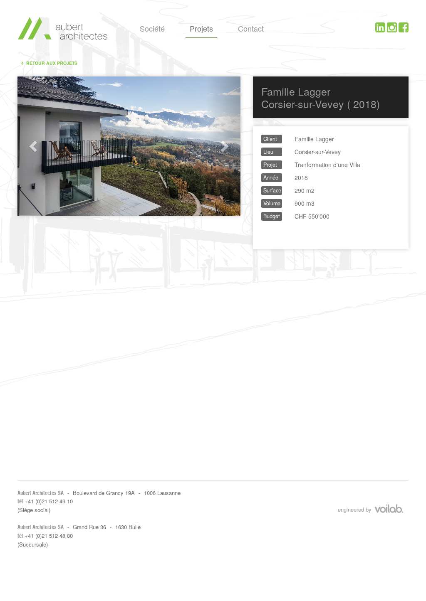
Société (152, 28)
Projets (201, 28)
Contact (251, 28)
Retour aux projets (49, 62)
